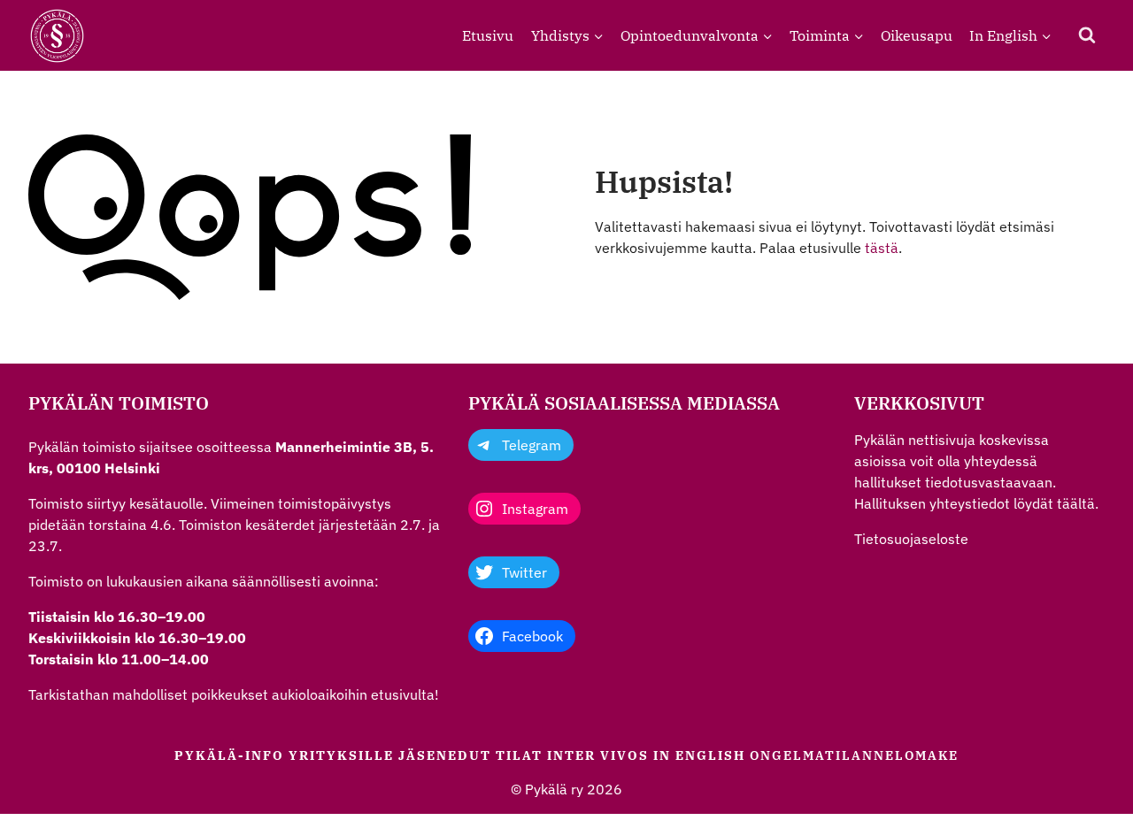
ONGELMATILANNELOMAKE (854, 755)
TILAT (519, 755)
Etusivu (487, 35)
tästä (881, 248)
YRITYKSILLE (341, 755)
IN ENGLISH (699, 755)
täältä (1076, 503)
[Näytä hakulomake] (1087, 35)
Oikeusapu (916, 35)
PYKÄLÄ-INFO (229, 755)
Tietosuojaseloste (911, 539)
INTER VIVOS (598, 755)
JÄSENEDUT (444, 755)
